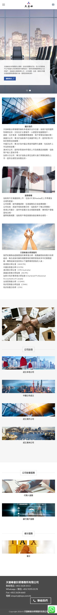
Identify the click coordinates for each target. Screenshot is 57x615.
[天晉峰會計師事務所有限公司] (28, 4)
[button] (3, 4)
